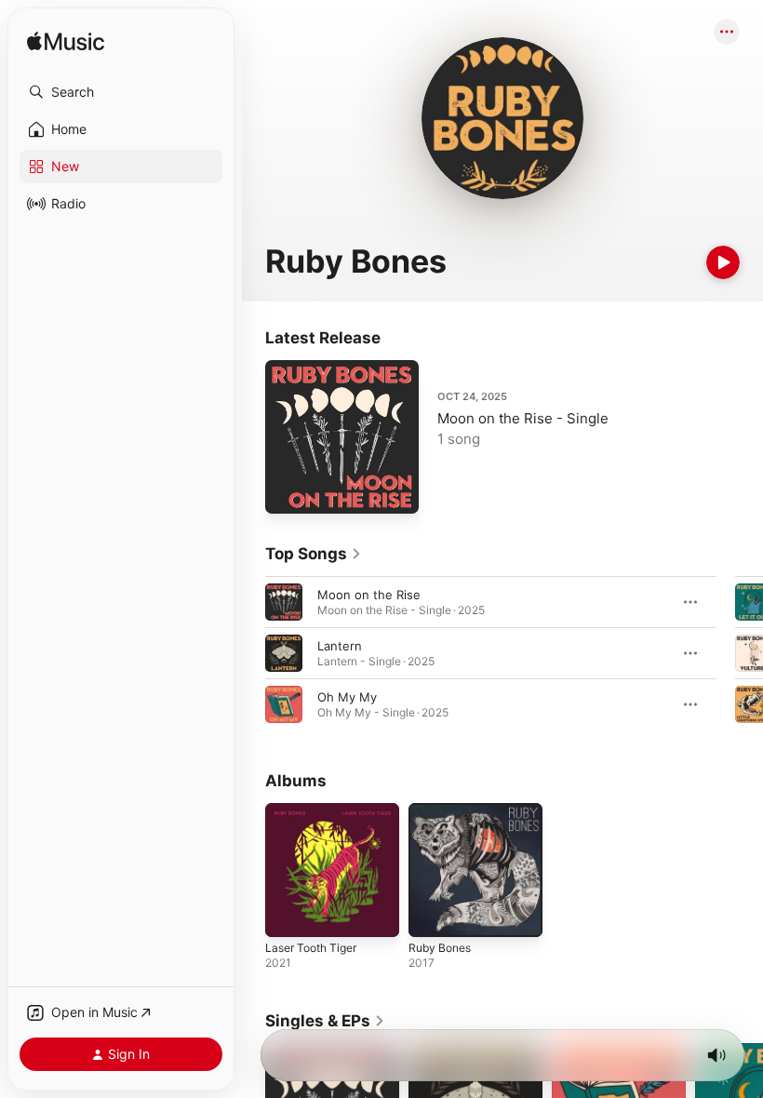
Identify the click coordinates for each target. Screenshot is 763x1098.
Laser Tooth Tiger (310, 948)
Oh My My (347, 697)
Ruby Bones (439, 948)
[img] (65, 42)
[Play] (723, 262)
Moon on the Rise (369, 594)
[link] (313, 553)
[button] (120, 92)
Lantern (339, 645)
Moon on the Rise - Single (523, 418)
